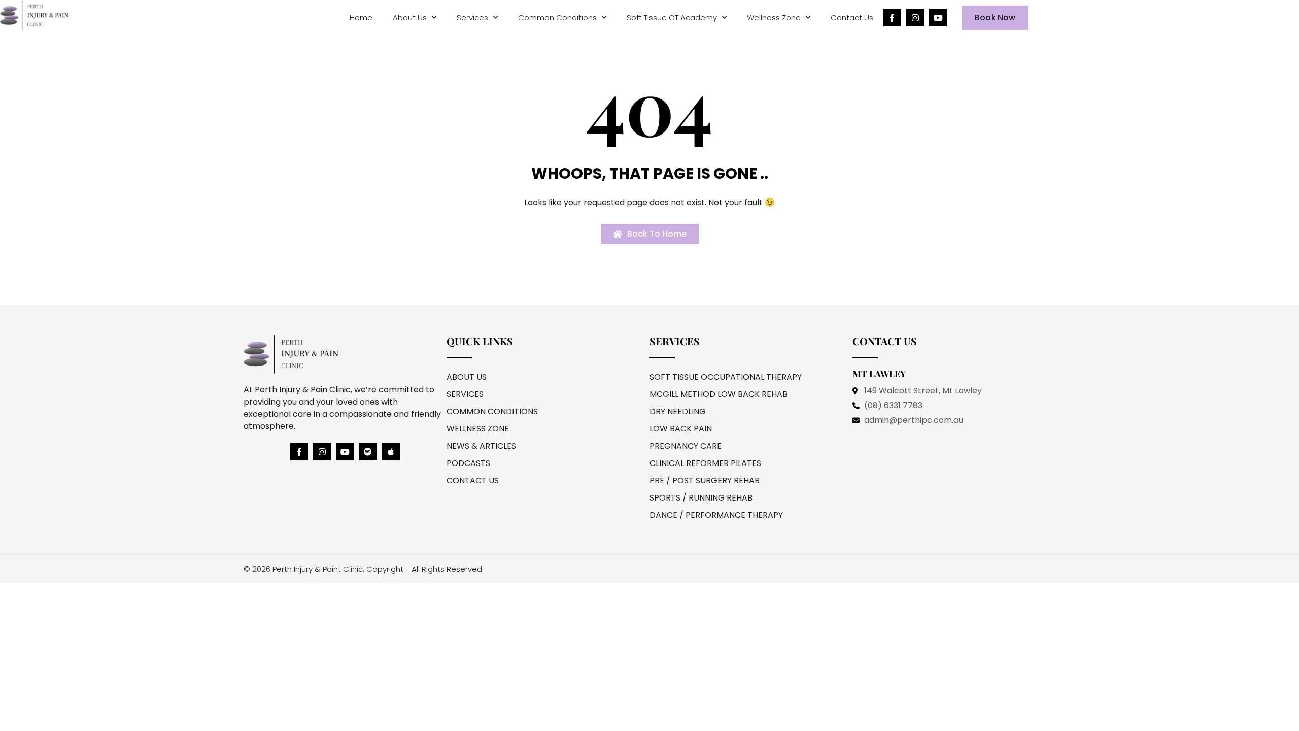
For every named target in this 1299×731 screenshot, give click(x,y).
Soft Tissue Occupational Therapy (726, 377)
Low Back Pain (681, 429)
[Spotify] (368, 451)
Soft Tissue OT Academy (672, 17)
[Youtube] (938, 17)
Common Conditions (557, 17)
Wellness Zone (774, 17)
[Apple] (391, 451)
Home (361, 17)
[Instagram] (915, 17)
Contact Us (852, 17)
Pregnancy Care (686, 446)
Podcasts (468, 463)
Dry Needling (678, 411)
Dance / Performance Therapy (716, 515)
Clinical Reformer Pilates (705, 463)
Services (472, 17)
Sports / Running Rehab (701, 498)
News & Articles (481, 446)
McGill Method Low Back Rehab (719, 394)
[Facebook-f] (892, 17)
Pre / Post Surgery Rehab (705, 480)
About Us (410, 17)
